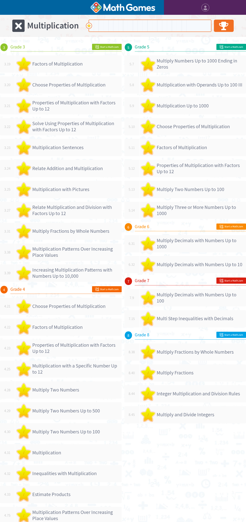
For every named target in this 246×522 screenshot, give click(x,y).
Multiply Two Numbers (55, 390)
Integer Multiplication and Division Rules (198, 394)
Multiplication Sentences (58, 147)
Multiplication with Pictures (60, 189)
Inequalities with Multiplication (64, 473)
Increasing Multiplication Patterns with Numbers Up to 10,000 (72, 273)
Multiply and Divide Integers (185, 414)
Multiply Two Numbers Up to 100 (66, 432)
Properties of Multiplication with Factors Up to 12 (74, 106)
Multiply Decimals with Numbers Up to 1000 (196, 243)
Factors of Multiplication (57, 64)
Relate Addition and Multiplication (67, 168)
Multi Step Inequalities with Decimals (195, 318)
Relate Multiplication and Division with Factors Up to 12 (72, 210)
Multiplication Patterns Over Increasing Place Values (72, 252)
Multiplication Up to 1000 (183, 106)
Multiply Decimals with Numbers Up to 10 (199, 264)
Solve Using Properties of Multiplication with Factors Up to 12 (73, 126)
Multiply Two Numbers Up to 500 (66, 411)
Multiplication (46, 453)
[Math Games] (123, 7)
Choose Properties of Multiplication (69, 85)
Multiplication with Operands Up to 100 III (199, 85)
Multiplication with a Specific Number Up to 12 (74, 369)
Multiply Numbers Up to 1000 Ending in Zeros (197, 64)
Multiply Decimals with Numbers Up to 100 (196, 298)
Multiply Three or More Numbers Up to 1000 (196, 210)
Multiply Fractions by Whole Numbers (70, 231)
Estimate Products (51, 494)
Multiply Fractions (175, 373)
